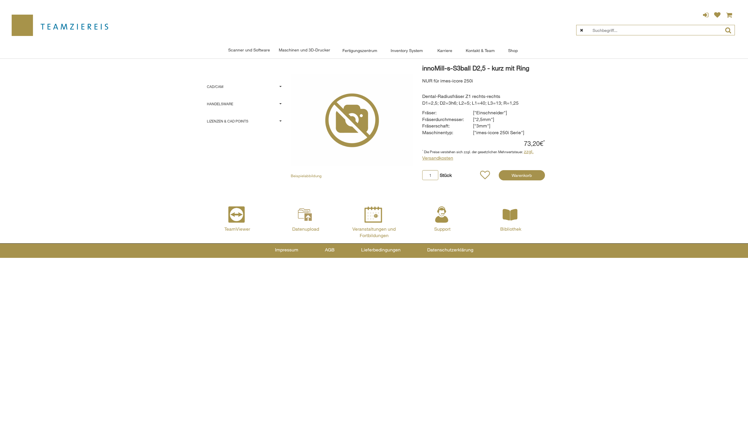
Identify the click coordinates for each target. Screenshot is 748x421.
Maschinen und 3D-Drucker (304, 49)
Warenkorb (522, 175)
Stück (446, 175)
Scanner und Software (249, 49)
